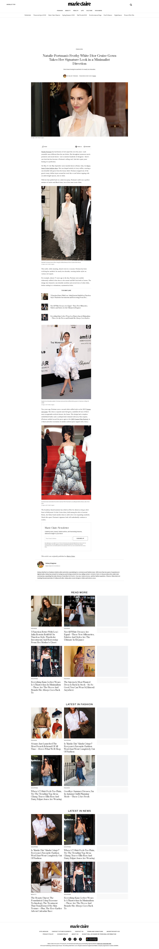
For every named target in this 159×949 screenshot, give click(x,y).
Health (75, 10)
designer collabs (80, 578)
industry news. (92, 578)
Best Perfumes (108, 15)
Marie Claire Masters (54, 15)
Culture (89, 10)
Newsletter (88, 146)
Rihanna (108, 576)
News (94, 76)
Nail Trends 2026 (82, 15)
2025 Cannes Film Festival (79, 419)
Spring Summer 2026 (68, 15)
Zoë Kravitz (71, 576)
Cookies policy (62, 934)
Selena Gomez (85, 576)
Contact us (79, 931)
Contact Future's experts (61, 931)
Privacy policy (48, 934)
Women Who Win (129, 15)
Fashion (60, 10)
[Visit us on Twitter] (64, 939)
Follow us (79, 146)
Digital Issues (118, 15)
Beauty (68, 10)
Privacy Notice (48, 544)
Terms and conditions (95, 931)
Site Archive (43, 931)
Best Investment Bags (95, 15)
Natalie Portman (46, 152)
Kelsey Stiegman (73, 76)
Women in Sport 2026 (40, 15)
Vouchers (98, 10)
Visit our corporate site (104, 943)
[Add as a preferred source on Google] (102, 939)
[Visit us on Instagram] (69, 939)
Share (45, 146)
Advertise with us (113, 931)
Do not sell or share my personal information (99, 934)
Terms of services (63, 543)
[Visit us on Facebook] (75, 939)
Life (82, 10)
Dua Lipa (78, 576)
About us (75, 934)
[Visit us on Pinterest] (80, 939)
